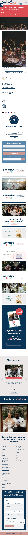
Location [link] (18, 454)
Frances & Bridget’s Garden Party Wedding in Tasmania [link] (14, 383)
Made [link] (3, 450)
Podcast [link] (3, 455)
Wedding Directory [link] (5, 465)
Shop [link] (3, 457)
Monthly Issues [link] (19, 460)
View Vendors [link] (14, 153)
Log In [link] (3, 477)
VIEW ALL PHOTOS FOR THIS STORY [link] (14, 72)
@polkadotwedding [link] (14, 401)
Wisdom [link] (3, 449)
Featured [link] (3, 14)
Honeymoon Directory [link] (6, 467)
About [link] (3, 471)
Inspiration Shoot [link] (11, 14)
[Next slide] (26, 379)
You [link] (2, 452)
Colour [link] (17, 452)
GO (23, 159)
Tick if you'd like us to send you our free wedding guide (14, 517)
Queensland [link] (4, 107)
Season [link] (17, 458)
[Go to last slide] (2, 379)
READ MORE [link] (14, 137)
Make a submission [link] (5, 481)
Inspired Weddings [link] (20, 449)
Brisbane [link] (4, 106)
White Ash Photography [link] (7, 84)
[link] (1, 5)
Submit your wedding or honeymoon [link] (6, 484)
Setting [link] (17, 457)
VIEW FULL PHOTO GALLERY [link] (8, 87)
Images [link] (17, 450)
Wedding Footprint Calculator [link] (5, 461)
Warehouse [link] (4, 101)
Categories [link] (18, 447)
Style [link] (17, 455)
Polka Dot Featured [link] (14, 378)
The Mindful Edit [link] (5, 458)
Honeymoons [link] (4, 454)
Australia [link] (4, 105)
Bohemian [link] (4, 96)
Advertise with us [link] (5, 486)
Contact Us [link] (4, 475)
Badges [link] (3, 487)
